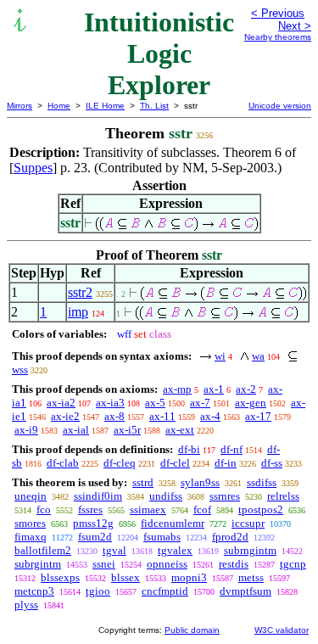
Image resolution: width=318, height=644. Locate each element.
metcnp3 (34, 591)
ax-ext (179, 429)
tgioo (98, 591)
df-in (226, 462)
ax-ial (76, 429)
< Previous (277, 13)
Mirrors (19, 105)
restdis (233, 563)
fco (43, 509)
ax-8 (114, 416)
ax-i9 (26, 429)
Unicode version (279, 105)
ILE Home (105, 105)
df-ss (271, 462)
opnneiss (167, 563)
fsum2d (95, 536)
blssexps (60, 577)
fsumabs (162, 536)
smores (30, 523)
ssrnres (224, 496)
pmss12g (93, 523)
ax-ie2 (65, 416)
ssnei (103, 563)
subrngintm (250, 550)
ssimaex (148, 509)
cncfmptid (165, 591)
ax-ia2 (61, 402)
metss (251, 577)
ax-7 (200, 402)
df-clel (175, 462)
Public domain (192, 630)
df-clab (63, 462)
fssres (90, 509)
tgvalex (175, 550)
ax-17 (258, 416)
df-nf (231, 449)
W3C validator (281, 630)
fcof (202, 509)
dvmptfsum (245, 591)
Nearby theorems (277, 37)
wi (220, 356)
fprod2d (230, 536)
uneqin (30, 496)
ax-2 (246, 389)
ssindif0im (98, 496)
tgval (114, 550)
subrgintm (37, 563)
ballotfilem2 (42, 550)
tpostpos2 (260, 509)
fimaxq (30, 536)
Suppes (33, 167)
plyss (26, 604)
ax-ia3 (110, 402)
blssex (125, 577)
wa (258, 356)
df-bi (189, 449)
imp (78, 312)
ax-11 (162, 416)
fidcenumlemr (172, 523)
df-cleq (119, 462)
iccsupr (248, 523)
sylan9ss (200, 482)
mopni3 (189, 577)
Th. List (154, 105)
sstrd (142, 482)
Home (58, 105)
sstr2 (80, 292)
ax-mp (177, 389)
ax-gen (250, 402)
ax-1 (214, 389)
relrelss (283, 496)
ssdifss (261, 482)
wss (20, 369)
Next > (294, 26)
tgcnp (293, 563)
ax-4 (210, 416)
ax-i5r (127, 429)
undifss (165, 496)
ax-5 (155, 402)
